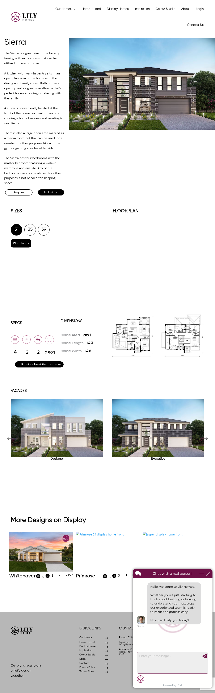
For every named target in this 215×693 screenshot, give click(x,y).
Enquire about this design (39, 364)
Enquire (19, 192)
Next (202, 434)
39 (43, 229)
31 (16, 229)
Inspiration (142, 8)
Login (200, 8)
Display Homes (118, 8)
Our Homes (63, 8)
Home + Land (91, 8)
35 (30, 229)
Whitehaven (23, 576)
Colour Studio (165, 8)
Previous (13, 434)
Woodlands (21, 243)
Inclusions (51, 192)
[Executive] (158, 428)
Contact (84, 663)
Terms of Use (86, 671)
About (185, 8)
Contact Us (195, 24)
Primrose (85, 576)
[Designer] (57, 428)
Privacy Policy (87, 667)
